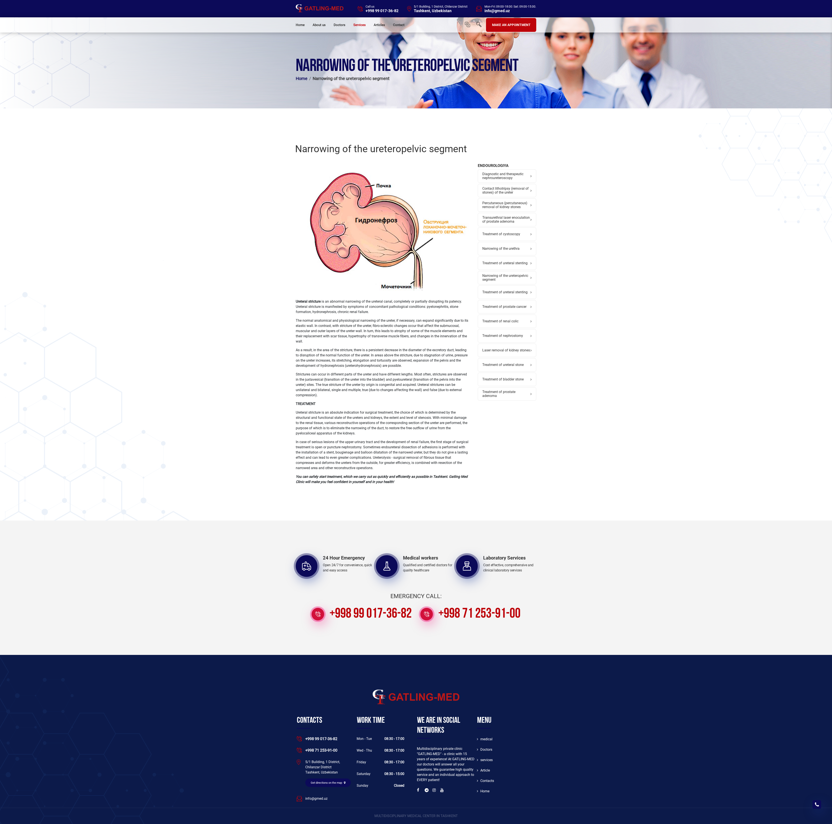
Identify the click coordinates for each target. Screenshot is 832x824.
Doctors (339, 25)
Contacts (487, 781)
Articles (379, 25)
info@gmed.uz (497, 11)
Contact (399, 25)
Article (485, 770)
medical (486, 739)
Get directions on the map (327, 782)
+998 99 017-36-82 (382, 11)
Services (359, 25)
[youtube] (442, 790)
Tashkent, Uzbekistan (433, 11)
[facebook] (419, 790)
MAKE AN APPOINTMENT (511, 25)
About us (319, 25)
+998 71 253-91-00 (479, 614)
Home (300, 25)
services (486, 760)
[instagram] (434, 790)
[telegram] (427, 790)
